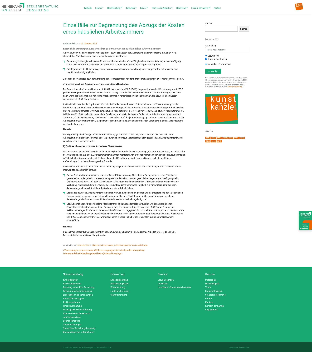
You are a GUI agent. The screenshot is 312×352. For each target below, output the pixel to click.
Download (163, 283)
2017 (219, 141)
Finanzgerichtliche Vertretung (77, 309)
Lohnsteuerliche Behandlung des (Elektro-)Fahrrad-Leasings (92, 253)
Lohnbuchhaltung (71, 321)
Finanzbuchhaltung (72, 306)
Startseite (88, 8)
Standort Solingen (214, 291)
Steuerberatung (113, 8)
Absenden (213, 71)
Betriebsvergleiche (119, 283)
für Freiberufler (70, 280)
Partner (208, 298)
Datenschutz (244, 348)
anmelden (212, 64)
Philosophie (210, 280)
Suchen (209, 23)
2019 (208, 141)
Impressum (233, 348)
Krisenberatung (117, 287)
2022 (231, 138)
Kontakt (217, 8)
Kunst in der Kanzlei (199, 8)
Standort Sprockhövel (215, 294)
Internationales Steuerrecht (76, 313)
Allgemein (95, 245)
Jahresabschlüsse (72, 317)
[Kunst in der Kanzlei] (299, 6)
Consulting (130, 8)
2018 (213, 141)
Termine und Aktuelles (161, 8)
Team (208, 287)
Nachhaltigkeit (212, 283)
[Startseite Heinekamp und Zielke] (30, 7)
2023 (225, 138)
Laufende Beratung (119, 291)
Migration (127, 245)
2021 (236, 138)
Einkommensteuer (106, 245)
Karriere (209, 302)
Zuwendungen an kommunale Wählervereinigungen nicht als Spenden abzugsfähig (104, 250)
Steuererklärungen (72, 324)
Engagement (211, 309)
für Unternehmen (71, 302)
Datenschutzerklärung (235, 87)
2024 (219, 138)
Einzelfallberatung (119, 280)
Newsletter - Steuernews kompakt (174, 287)
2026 (208, 138)
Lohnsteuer (118, 245)
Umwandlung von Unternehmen (78, 332)
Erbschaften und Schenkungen (78, 294)
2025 (213, 138)
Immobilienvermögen (73, 298)
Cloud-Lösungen (166, 280)
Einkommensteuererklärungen (78, 291)
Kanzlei (98, 8)
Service (143, 8)
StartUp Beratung (118, 294)
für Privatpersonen (72, 283)
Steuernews (181, 8)
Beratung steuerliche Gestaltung (78, 287)
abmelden (226, 64)
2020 (242, 138)
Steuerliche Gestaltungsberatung (79, 328)
